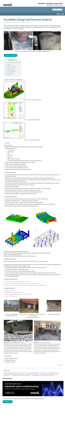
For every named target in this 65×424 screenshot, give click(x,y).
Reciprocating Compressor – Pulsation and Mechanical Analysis (18, 294)
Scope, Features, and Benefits (12, 62)
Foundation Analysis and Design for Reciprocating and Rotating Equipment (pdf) (22, 283)
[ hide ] (15, 60)
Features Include (10, 66)
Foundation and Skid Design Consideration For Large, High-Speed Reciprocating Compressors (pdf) (25, 285)
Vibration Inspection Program (11, 296)
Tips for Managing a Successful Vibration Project (43, 375)
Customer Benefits (10, 67)
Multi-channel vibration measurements (38, 373)
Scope (7, 64)
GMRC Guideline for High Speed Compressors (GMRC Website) (17, 281)
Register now (7, 401)
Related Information (10, 71)
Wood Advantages (10, 69)
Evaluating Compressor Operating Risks (21, 375)
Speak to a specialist (11, 55)
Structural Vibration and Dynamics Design (13, 292)
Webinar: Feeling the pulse (32, 374)
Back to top (59, 365)
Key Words (8, 74)
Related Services (10, 73)
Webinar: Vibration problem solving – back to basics (16, 373)
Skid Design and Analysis (10, 290)
